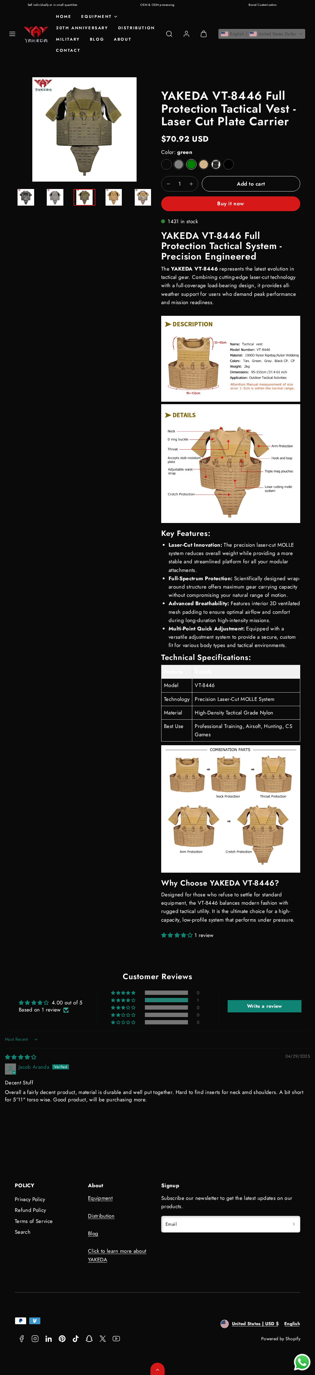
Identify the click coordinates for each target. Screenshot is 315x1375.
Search (22, 1232)
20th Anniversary (82, 28)
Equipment (100, 1198)
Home (63, 16)
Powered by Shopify (280, 1339)
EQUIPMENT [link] (96, 16)
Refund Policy (30, 1210)
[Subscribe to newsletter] (293, 1224)
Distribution (136, 28)
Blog (97, 39)
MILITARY (68, 39)
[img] (21, 1057)
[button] (12, 33)
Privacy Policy (30, 1199)
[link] (186, 33)
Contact (68, 50)
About (122, 39)
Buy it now (230, 203)
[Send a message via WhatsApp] (302, 1362)
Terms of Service (34, 1221)
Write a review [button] (264, 1006)
